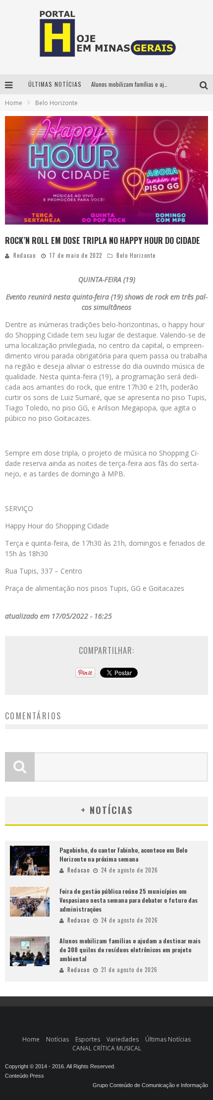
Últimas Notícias (168, 1039)
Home (13, 103)
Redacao (24, 255)
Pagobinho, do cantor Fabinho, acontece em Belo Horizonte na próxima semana (123, 854)
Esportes (87, 1039)
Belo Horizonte (136, 255)
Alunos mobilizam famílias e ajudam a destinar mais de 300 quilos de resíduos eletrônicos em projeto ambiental (130, 949)
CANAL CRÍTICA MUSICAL (106, 1048)
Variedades (122, 1039)
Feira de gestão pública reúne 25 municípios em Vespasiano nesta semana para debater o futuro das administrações (128, 900)
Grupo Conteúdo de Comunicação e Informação (150, 1085)
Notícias (57, 1039)
